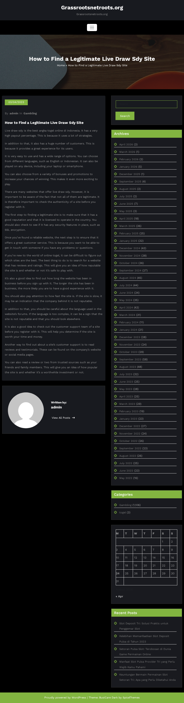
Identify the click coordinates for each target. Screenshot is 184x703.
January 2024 (128, 329)
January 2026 (128, 166)
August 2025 (127, 189)
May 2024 (125, 300)
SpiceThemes (131, 697)
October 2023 (128, 352)
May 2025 (125, 211)
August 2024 (127, 278)
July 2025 (125, 196)
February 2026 (128, 159)
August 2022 (127, 455)
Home (61, 65)
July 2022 (125, 463)
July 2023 (125, 374)
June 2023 (126, 381)
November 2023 (129, 344)
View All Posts (61, 417)
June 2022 (126, 470)
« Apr (119, 596)
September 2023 (130, 359)
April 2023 (126, 396)
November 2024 (129, 255)
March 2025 (127, 226)
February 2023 (128, 411)
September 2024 (130, 270)
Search (125, 116)
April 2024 (126, 307)
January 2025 (128, 240)
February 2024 (128, 322)
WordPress (79, 697)
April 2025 (126, 218)
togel (122, 512)
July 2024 (125, 285)
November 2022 (129, 433)
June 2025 (126, 203)
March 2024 (127, 315)
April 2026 (126, 144)
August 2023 (127, 366)
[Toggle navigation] (92, 27)
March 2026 (127, 152)
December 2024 (129, 248)
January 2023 (128, 418)
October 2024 (128, 263)
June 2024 (126, 292)
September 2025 (130, 181)
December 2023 (129, 337)
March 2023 (127, 404)
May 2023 (125, 389)
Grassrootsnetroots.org (92, 7)
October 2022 (128, 441)
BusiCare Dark (108, 697)
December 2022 (129, 426)
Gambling (30, 113)
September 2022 (130, 448)
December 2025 (129, 174)
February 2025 (128, 233)
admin (14, 113)
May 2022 (125, 478)
